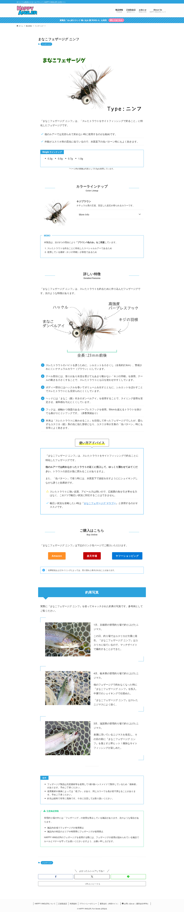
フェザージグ (46, 44)
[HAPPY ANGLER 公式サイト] (27, 10)
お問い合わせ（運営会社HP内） (136, 903)
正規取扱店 (62, 903)
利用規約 (73, 903)
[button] (55, 876)
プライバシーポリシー (88, 903)
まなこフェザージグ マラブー (100, 503)
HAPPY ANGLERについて (45, 903)
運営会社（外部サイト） (109, 903)
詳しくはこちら (116, 20)
